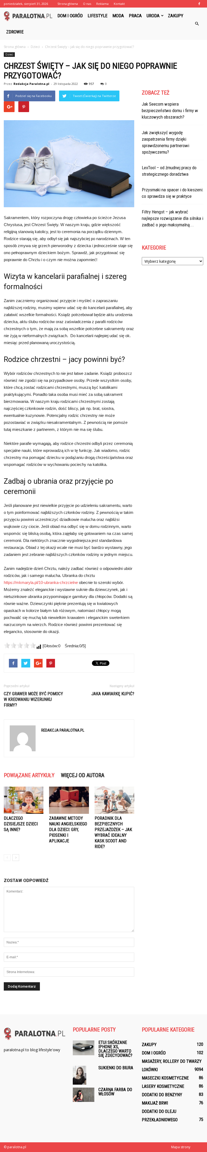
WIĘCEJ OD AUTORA (82, 775)
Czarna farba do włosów (115, 1091)
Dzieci (9, 54)
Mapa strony (180, 1147)
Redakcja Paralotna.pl (31, 84)
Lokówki (150, 1069)
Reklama (102, 4)
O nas (87, 4)
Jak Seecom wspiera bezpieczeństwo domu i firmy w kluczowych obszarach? (170, 110)
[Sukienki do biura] (83, 1075)
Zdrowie (15, 31)
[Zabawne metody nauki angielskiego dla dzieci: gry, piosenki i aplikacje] (69, 800)
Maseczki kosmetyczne (165, 1078)
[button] (196, 23)
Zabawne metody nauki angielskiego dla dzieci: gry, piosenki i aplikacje (68, 829)
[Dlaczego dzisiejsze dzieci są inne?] (23, 800)
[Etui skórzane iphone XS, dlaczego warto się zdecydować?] (83, 1047)
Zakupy (175, 15)
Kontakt (119, 4)
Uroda (153, 15)
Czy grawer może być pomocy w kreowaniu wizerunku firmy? (33, 699)
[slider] (20, 645)
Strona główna (67, 4)
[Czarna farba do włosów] (83, 1095)
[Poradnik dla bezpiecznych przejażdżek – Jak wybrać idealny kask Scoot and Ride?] (114, 800)
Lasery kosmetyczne (163, 1086)
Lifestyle (98, 15)
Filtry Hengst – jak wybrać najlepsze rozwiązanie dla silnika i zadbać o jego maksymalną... (172, 218)
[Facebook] (199, 4)
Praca (135, 15)
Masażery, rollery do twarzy (172, 1061)
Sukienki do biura (115, 1067)
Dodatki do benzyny (162, 1094)
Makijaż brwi (155, 1103)
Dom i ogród (70, 15)
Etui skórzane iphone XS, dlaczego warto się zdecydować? (115, 1049)
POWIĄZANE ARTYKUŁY (29, 775)
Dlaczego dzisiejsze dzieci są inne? (21, 824)
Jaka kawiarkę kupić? (112, 693)
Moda (118, 15)
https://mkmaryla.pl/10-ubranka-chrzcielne (41, 582)
